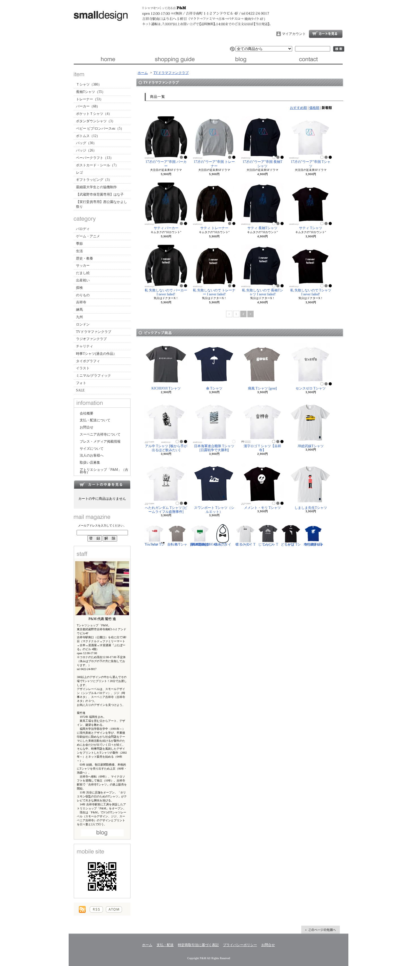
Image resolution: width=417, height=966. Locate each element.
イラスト (83, 368)
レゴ (79, 173)
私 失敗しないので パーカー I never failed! (166, 292)
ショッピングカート (326, 34)
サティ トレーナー (214, 228)
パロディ (83, 229)
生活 (79, 251)
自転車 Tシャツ (177, 544)
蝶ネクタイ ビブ (222, 544)
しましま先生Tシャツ (310, 508)
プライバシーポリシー (240, 945)
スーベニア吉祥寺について (100, 434)
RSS (96, 909)
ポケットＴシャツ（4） (94, 114)
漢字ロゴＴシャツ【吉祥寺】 (262, 448)
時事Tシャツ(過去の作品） (96, 354)
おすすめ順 (298, 108)
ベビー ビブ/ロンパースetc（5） (100, 128)
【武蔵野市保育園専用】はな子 (100, 194)
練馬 (79, 310)
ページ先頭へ (320, 930)
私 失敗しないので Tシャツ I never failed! (310, 292)
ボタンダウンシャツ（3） (95, 121)
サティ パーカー (166, 228)
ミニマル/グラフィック (93, 376)
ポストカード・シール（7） (97, 165)
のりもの (83, 295)
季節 (79, 244)
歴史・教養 (84, 258)
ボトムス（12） (88, 136)
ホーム (107, 59)
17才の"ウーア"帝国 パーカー (166, 164)
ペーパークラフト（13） (94, 158)
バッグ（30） (86, 143)
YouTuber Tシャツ (155, 544)
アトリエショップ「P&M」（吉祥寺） (104, 471)
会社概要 (86, 413)
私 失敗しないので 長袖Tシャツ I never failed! (262, 292)
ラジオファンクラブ (91, 339)
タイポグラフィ (88, 361)
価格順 (314, 108)
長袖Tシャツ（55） (90, 92)
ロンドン (83, 324)
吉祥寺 (81, 302)
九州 (79, 317)
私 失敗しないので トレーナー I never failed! (214, 292)
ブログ (242, 59)
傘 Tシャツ (214, 388)
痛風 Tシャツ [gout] (262, 388)
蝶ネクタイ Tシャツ (245, 544)
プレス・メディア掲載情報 (100, 441)
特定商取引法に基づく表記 (198, 945)
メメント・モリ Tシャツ (262, 508)
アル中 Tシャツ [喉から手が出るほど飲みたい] (166, 448)
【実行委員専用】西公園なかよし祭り (101, 204)
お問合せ (309, 59)
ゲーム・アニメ (88, 236)
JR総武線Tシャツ (311, 446)
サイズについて (92, 449)
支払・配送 (165, 945)
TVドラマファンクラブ (93, 332)
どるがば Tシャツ (291, 544)
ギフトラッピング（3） (94, 180)
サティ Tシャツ (310, 228)
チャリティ (84, 346)
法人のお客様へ (92, 455)
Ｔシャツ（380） (89, 84)
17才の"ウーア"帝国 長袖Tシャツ (262, 164)
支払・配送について (174, 59)
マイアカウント (294, 34)
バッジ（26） (86, 150)
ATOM (114, 909)
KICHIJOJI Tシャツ (166, 388)
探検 (79, 288)
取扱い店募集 (90, 463)
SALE (80, 390)
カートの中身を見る (102, 484)
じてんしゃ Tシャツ (268, 544)
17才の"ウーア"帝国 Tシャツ (310, 164)
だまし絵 (83, 273)
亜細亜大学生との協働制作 (96, 187)
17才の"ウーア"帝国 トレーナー (214, 164)
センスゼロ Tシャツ (311, 388)
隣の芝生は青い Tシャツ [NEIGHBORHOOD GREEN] (204, 544)
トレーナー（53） (89, 99)
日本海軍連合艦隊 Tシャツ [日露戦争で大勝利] (214, 448)
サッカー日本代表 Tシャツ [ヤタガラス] (313, 544)
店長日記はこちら (102, 832)
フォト (81, 383)
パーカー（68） (88, 106)
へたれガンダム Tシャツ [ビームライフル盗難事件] (166, 510)
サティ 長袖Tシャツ (262, 228)
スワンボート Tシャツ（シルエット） (214, 510)
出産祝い (83, 280)
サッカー (83, 266)
